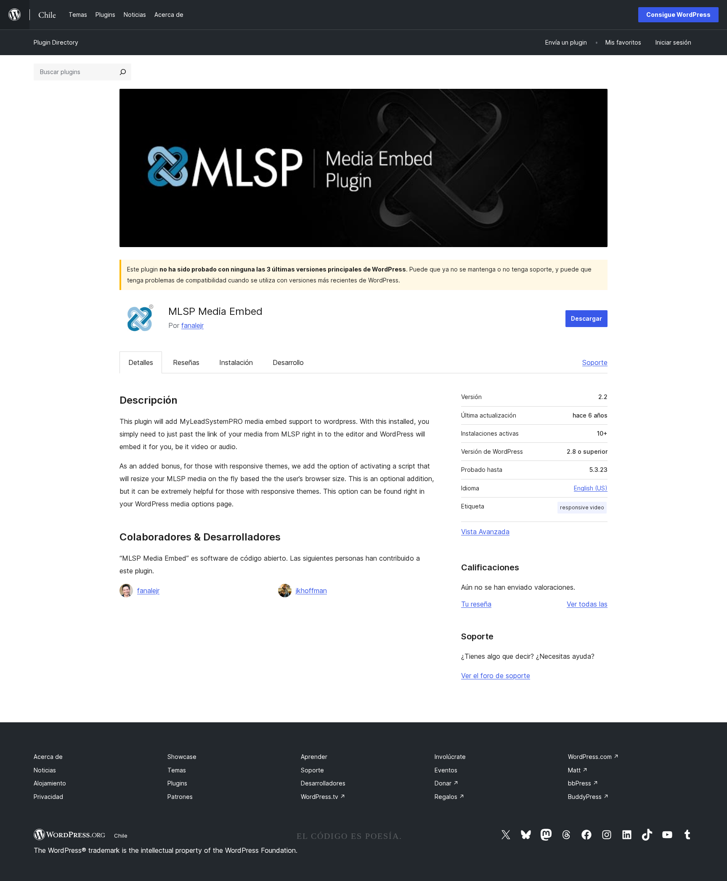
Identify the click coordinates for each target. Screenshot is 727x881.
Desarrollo (288, 362)
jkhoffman (311, 590)
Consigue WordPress (678, 14)
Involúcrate (450, 756)
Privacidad (48, 796)
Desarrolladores (323, 783)
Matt (578, 770)
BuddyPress (588, 796)
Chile (120, 835)
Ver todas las (587, 604)
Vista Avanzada (485, 531)
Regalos (449, 796)
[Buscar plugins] (122, 72)
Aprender (314, 756)
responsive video (582, 507)
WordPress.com (593, 756)
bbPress (583, 783)
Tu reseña (476, 604)
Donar (447, 783)
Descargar (586, 318)
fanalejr (192, 325)
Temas (176, 770)
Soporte (595, 362)
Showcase (181, 756)
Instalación (236, 362)
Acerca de (48, 756)
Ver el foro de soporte (495, 675)
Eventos (446, 770)
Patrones (180, 796)
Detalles (140, 362)
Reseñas (186, 362)
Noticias (45, 770)
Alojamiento (50, 783)
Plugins (177, 783)
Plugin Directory (56, 42)
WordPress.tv (323, 796)
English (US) (591, 488)
